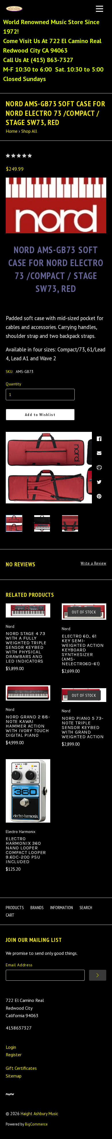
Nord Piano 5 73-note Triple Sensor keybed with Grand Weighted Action (83, 727)
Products (15, 907)
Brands (37, 907)
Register (14, 1054)
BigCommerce (36, 1124)
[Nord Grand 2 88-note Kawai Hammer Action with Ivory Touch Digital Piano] (28, 693)
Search (86, 907)
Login (11, 1047)
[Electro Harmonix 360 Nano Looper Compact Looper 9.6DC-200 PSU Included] (28, 790)
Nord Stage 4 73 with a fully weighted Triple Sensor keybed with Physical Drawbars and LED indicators (26, 647)
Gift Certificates (21, 1068)
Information (61, 907)
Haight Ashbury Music (39, 1113)
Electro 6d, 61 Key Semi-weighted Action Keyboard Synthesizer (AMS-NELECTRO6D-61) (83, 649)
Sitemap (14, 1076)
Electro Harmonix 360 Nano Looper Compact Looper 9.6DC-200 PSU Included (26, 850)
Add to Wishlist (40, 414)
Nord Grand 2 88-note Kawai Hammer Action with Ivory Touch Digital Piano (28, 726)
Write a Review (93, 563)
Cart (10, 915)
